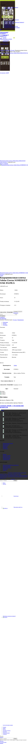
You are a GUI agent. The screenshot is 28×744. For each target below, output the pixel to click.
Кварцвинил (7, 50)
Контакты (5, 469)
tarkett (8, 474)
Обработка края (7, 458)
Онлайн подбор (7, 455)
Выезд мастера (6, 456)
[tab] (15, 322)
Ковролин (5, 446)
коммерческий (23, 472)
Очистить (15, 312)
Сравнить (5, 734)
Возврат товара (6, 466)
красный (19, 476)
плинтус (16, 475)
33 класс (13, 50)
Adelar (1, 275)
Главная (2, 50)
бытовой (10, 472)
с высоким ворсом (11, 476)
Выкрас (5, 454)
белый (11, 474)
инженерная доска (3, 475)
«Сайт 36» (13, 479)
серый (16, 476)
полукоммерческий (16, 472)
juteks (5, 474)
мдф (14, 475)
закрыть (1, 737)
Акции (4, 470)
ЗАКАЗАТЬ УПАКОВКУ (6, 312)
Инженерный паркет (8, 443)
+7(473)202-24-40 (4, 44)
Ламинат (5, 447)
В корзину (3, 315)
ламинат (1, 477)
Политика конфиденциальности (11, 465)
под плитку (19, 474)
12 (5, 477)
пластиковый (10, 475)
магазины (1, 39)
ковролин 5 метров (22, 475)
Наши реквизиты (7, 467)
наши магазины (4, 32)
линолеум (2, 474)
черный (14, 474)
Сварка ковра (6, 459)
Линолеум (5, 448)
